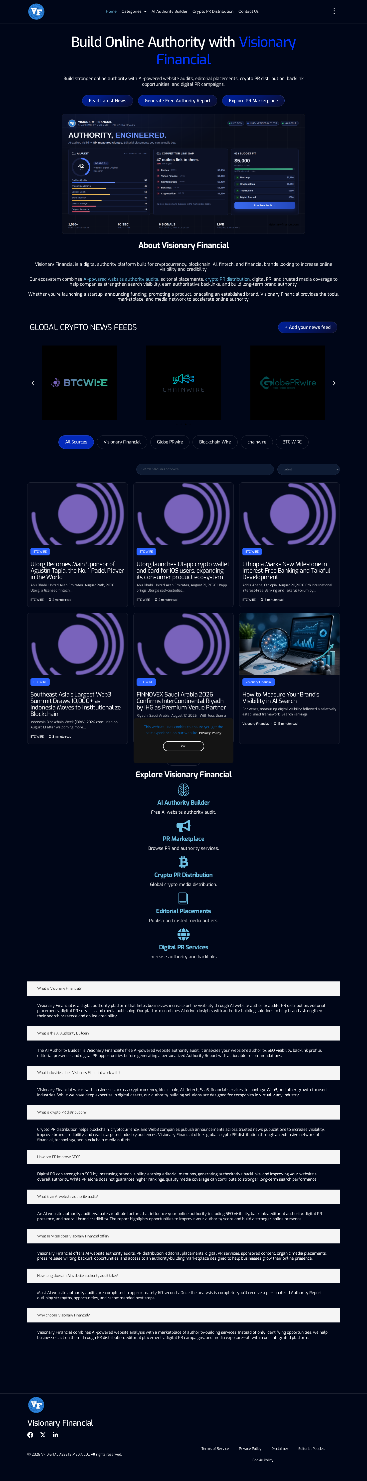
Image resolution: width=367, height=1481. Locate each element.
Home (111, 11)
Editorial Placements (183, 911)
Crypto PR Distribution (212, 11)
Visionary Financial (122, 442)
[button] (33, 383)
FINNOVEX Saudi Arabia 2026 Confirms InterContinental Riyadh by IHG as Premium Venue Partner (181, 701)
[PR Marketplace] (183, 826)
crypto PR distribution (227, 279)
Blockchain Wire (215, 442)
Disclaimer (279, 1448)
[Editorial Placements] (183, 898)
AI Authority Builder (169, 11)
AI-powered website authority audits (120, 279)
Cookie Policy (262, 1460)
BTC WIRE (292, 442)
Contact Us (248, 11)
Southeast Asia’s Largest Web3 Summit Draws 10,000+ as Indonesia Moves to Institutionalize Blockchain (75, 704)
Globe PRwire (170, 442)
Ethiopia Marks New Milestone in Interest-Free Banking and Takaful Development (286, 570)
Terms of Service (215, 1448)
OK (183, 746)
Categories (132, 11)
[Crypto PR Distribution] (183, 862)
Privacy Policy (210, 733)
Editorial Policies (311, 1448)
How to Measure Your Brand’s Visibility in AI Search (280, 698)
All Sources (76, 442)
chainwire (256, 442)
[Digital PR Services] (183, 934)
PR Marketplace (183, 839)
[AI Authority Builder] (183, 790)
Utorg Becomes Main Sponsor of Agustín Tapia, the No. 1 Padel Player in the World (77, 570)
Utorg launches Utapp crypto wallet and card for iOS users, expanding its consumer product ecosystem (183, 570)
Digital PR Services (183, 947)
